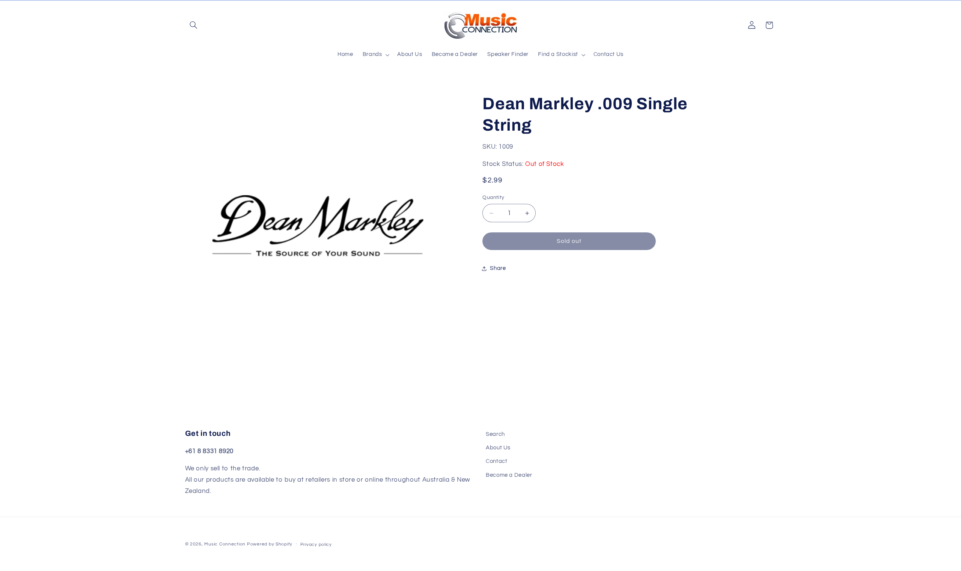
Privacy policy (316, 544)
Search (495, 434)
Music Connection (225, 544)
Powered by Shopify (269, 544)
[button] (193, 25)
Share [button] (498, 268)
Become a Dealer (509, 475)
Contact (496, 461)
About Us (498, 447)
